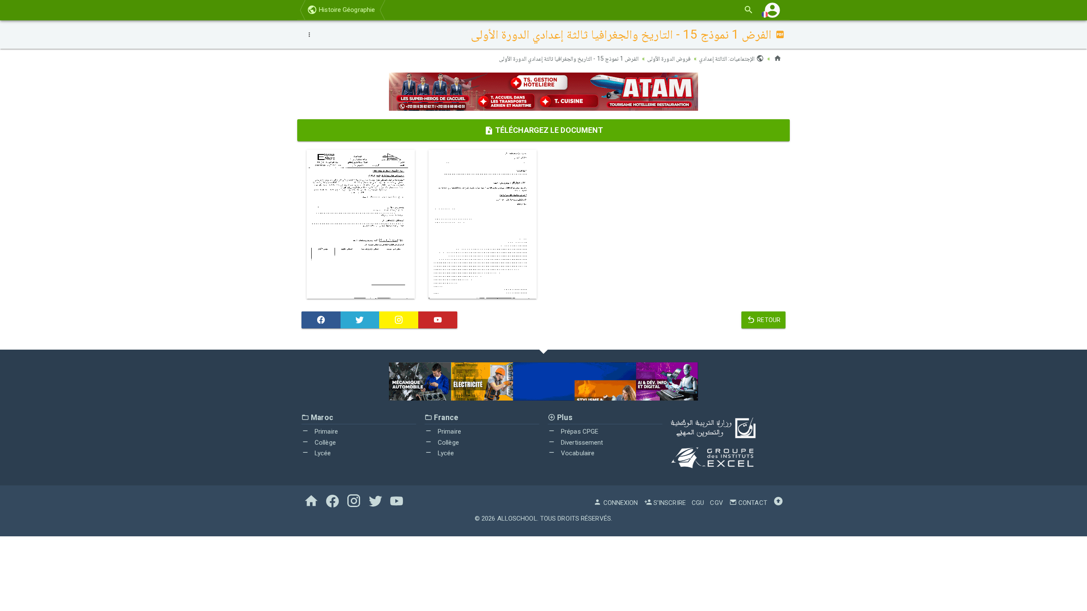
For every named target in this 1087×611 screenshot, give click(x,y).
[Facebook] (321, 319)
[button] (772, 10)
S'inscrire (669, 503)
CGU (698, 503)
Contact (752, 503)
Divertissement (581, 442)
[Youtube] (437, 319)
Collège (324, 442)
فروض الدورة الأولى (668, 58)
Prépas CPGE (578, 431)
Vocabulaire (576, 453)
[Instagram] (398, 319)
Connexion (620, 503)
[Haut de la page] (778, 503)
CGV (716, 503)
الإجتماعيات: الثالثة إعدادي (727, 58)
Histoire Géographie (346, 10)
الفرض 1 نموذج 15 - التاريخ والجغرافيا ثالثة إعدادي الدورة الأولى (569, 58)
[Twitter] (360, 319)
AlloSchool (517, 518)
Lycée (322, 453)
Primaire (325, 431)
